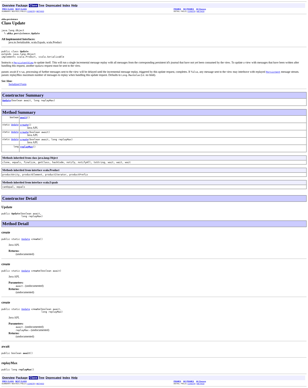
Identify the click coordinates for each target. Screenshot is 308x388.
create (24, 125)
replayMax (26, 146)
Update (6, 100)
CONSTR (31, 11)
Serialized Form (17, 84)
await (23, 117)
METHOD (40, 11)
